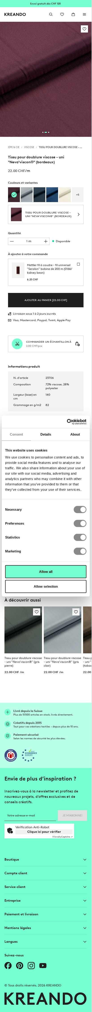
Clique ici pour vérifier (44, 832)
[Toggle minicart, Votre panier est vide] (73, 14)
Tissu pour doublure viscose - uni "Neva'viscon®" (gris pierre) (23, 661)
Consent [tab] (16, 434)
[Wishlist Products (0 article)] (62, 14)
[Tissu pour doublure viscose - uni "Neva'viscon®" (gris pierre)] (23, 630)
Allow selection (46, 586)
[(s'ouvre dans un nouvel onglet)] (10, 755)
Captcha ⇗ (62, 836)
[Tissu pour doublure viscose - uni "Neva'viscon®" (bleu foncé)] (52, 194)
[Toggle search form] (51, 14)
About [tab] (75, 434)
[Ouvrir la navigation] (84, 14)
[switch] (80, 523)
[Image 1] (42, 132)
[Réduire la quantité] (11, 241)
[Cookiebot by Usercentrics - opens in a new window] (66, 422)
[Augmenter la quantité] (45, 241)
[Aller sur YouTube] (42, 965)
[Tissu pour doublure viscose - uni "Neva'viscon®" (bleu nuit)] (39, 194)
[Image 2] (46, 132)
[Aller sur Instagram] (31, 965)
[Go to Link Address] (46, 3)
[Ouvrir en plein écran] (46, 79)
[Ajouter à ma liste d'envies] (84, 29)
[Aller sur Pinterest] (19, 965)
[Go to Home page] (15, 14)
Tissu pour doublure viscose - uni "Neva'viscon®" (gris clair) (62, 661)
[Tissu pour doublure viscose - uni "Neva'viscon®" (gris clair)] (27, 194)
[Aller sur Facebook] (8, 965)
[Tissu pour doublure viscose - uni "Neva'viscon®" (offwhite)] (65, 194)
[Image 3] (48, 132)
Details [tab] (45, 434)
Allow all (46, 572)
